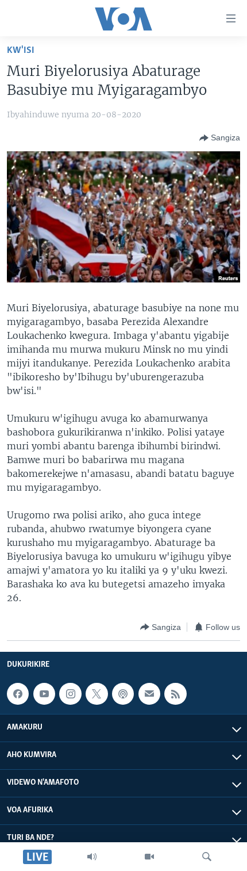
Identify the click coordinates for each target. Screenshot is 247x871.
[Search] (207, 856)
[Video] (149, 856)
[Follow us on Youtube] (44, 694)
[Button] (219, 138)
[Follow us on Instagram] (70, 694)
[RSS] (175, 694)
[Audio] (92, 856)
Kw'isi (20, 50)
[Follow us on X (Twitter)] (96, 694)
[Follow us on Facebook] (18, 694)
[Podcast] (123, 694)
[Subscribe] (149, 694)
